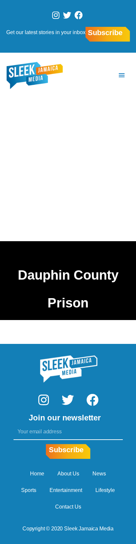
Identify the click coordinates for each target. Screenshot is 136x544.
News (99, 473)
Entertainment (66, 490)
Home (37, 473)
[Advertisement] (68, 169)
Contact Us (68, 507)
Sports (28, 490)
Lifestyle (105, 490)
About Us (68, 473)
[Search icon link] (102, 75)
